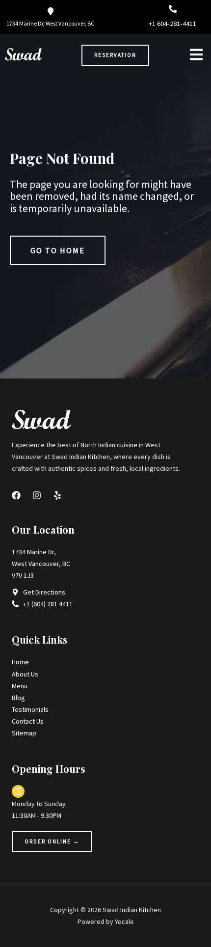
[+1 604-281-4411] (173, 9)
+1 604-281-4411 (172, 23)
